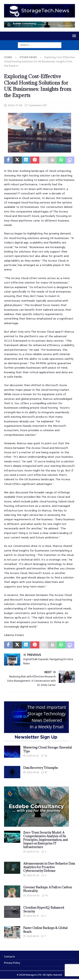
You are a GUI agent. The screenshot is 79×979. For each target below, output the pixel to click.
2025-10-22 (33, 755)
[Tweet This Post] (17, 160)
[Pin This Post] (34, 160)
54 (46, 755)
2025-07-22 (33, 851)
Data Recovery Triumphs (40, 768)
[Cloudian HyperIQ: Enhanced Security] (12, 912)
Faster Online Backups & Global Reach (45, 929)
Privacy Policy (12, 963)
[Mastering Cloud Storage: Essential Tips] (12, 752)
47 (46, 772)
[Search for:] (39, 45)
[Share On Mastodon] (70, 160)
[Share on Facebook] (8, 160)
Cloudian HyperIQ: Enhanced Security (43, 909)
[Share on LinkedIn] (26, 160)
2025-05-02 (33, 895)
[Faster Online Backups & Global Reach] (12, 932)
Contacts (9, 957)
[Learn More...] (36, 824)
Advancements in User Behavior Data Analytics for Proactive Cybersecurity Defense (49, 867)
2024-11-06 (15, 105)
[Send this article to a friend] (43, 160)
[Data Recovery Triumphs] (12, 772)
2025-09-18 (33, 772)
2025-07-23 (33, 875)
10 (46, 895)
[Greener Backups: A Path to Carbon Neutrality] (12, 891)
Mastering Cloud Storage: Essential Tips (47, 749)
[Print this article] (52, 160)
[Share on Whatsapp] (61, 160)
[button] (73, 36)
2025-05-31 (33, 916)
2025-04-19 (33, 936)
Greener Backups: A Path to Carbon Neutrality (47, 889)
